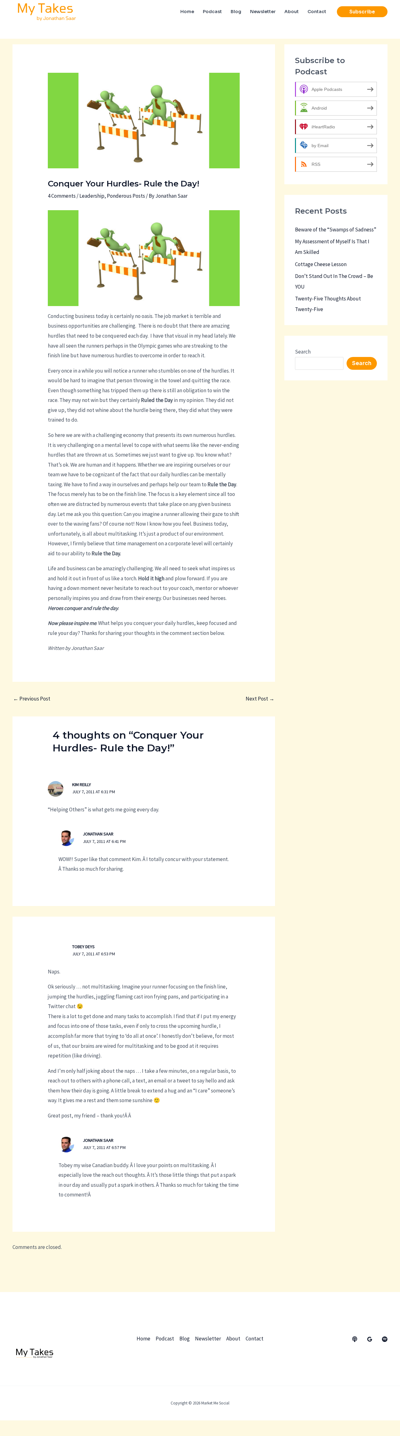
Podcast (165, 1338)
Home (143, 1338)
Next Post (260, 698)
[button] (362, 11)
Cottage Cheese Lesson (321, 264)
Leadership (91, 195)
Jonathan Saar (98, 834)
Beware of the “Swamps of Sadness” (335, 229)
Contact (254, 1338)
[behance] (355, 1339)
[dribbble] (385, 1339)
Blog (184, 1338)
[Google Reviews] (369, 1339)
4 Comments (62, 195)
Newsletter (208, 1338)
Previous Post (31, 698)
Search (303, 351)
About (233, 1338)
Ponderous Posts (126, 195)
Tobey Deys (83, 946)
